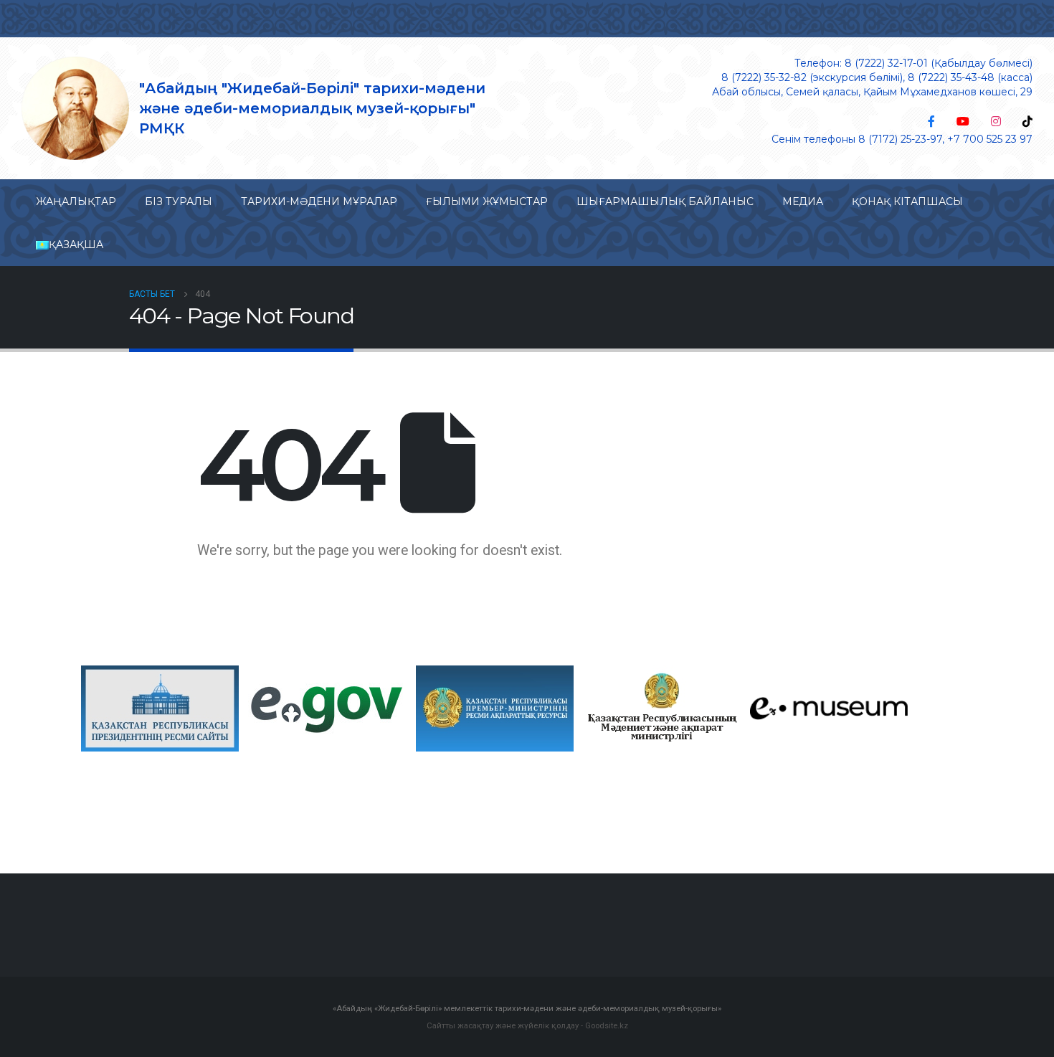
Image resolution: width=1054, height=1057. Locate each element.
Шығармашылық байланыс (665, 201)
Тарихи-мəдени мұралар (319, 201)
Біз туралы (178, 201)
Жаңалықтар (76, 201)
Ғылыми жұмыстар (487, 201)
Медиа (802, 201)
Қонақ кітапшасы (907, 201)
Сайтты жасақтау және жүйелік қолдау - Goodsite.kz (527, 1025)
